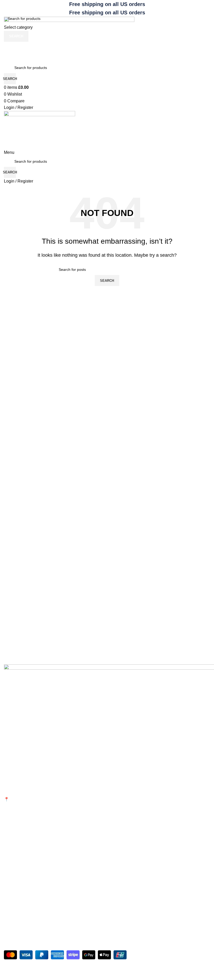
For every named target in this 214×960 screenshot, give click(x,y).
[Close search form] (6, 6)
